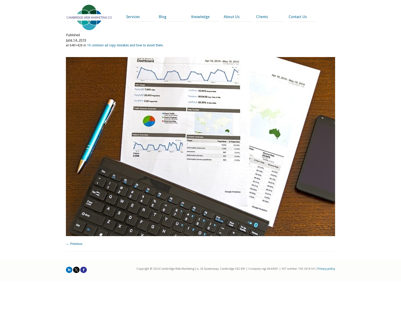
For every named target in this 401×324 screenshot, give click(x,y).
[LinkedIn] (69, 270)
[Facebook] (83, 270)
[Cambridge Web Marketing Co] (89, 17)
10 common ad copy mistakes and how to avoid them (125, 45)
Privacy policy (326, 268)
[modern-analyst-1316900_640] (200, 146)
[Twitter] (76, 270)
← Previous (74, 244)
